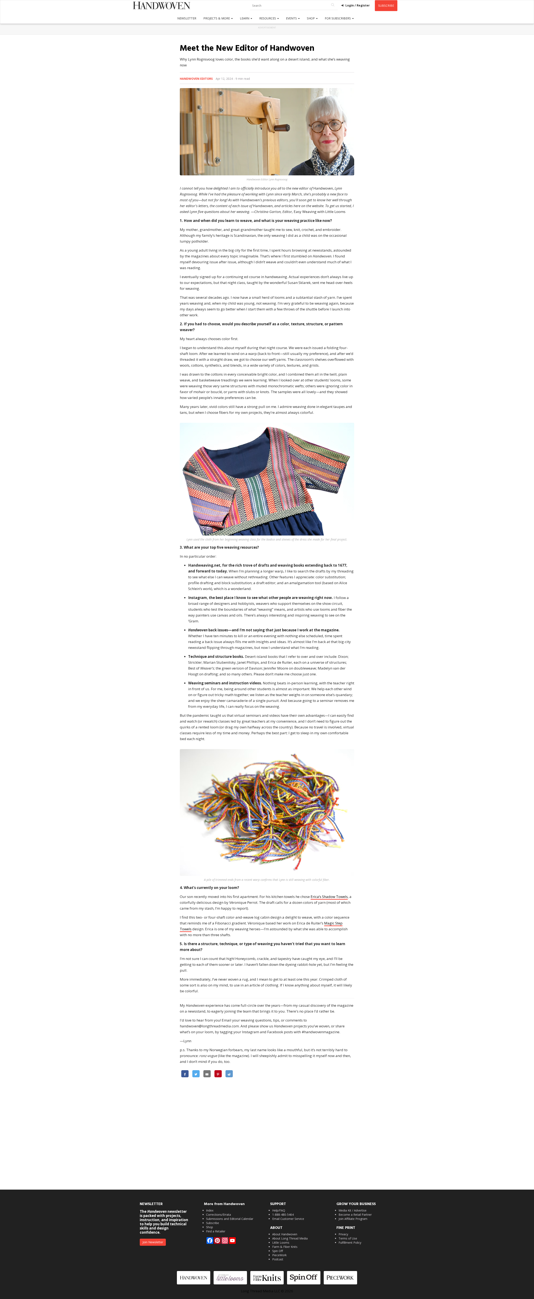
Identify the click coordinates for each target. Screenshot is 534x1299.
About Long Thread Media (290, 1238)
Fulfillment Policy (350, 1243)
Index (209, 1210)
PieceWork (279, 1255)
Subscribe (386, 6)
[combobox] (294, 5)
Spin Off (277, 1251)
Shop (311, 18)
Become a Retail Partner (355, 1215)
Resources (268, 18)
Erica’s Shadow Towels (329, 896)
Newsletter (186, 18)
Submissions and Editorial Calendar (229, 1219)
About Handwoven (284, 1234)
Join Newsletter (152, 1242)
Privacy (343, 1234)
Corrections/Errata (218, 1215)
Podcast (277, 1259)
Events (292, 18)
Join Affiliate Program (353, 1219)
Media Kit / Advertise (352, 1210)
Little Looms (280, 1243)
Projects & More (217, 18)
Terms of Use (348, 1238)
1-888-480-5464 (283, 1215)
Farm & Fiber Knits (284, 1247)
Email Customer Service (288, 1219)
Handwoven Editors (196, 79)
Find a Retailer (215, 1231)
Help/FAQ (278, 1210)
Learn (245, 18)
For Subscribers (338, 18)
